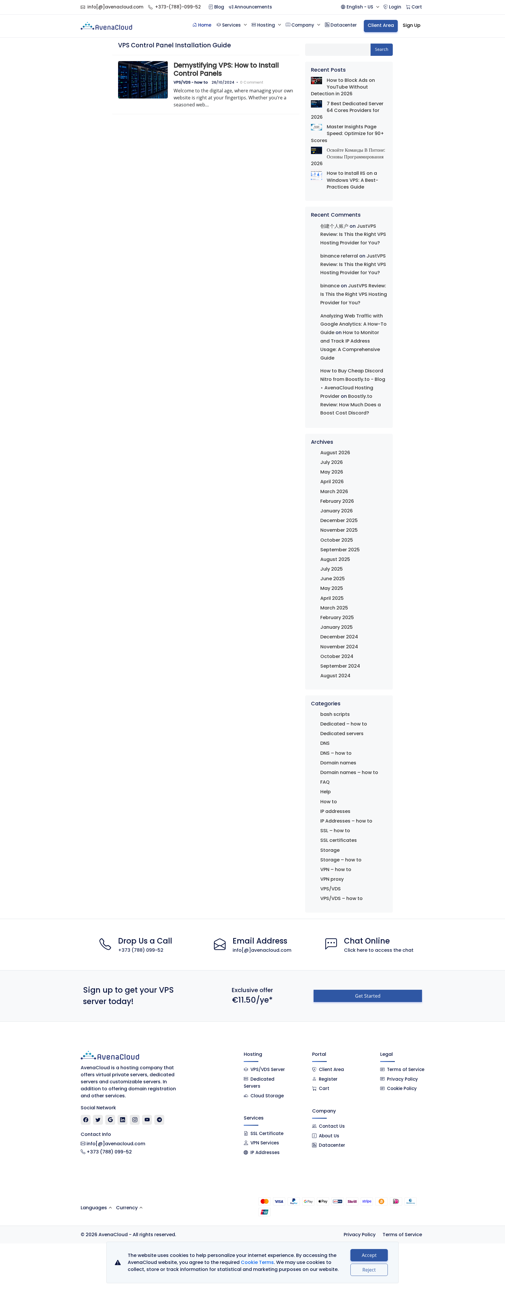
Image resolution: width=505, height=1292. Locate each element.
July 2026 (331, 462)
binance (330, 285)
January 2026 (336, 510)
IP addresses (335, 811)
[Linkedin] (122, 1120)
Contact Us (332, 1126)
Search (381, 49)
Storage (330, 850)
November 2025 (339, 530)
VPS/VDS (330, 888)
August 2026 (335, 452)
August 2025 (335, 559)
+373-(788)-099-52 (178, 7)
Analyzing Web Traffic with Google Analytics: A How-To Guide (353, 324)
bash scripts (335, 714)
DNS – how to (336, 753)
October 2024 (336, 656)
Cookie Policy (402, 1088)
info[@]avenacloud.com (115, 7)
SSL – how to (335, 830)
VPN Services (264, 1143)
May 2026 (331, 472)
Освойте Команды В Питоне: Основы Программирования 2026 (348, 157)
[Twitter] (98, 1120)
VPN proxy (332, 879)
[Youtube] (147, 1120)
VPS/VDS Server (267, 1069)
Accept (369, 1255)
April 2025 (332, 598)
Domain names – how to (349, 772)
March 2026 (334, 491)
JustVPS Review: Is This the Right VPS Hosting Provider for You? (353, 234)
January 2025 (336, 627)
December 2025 (339, 520)
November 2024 (339, 646)
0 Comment (251, 82)
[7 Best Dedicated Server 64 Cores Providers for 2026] (316, 104)
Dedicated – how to (343, 724)
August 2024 (335, 675)
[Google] (110, 1120)
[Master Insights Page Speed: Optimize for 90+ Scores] (316, 126)
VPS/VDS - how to (191, 82)
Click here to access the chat (379, 950)
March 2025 (334, 607)
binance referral (339, 256)
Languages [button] (94, 1207)
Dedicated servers (342, 733)
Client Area (331, 1069)
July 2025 (331, 569)
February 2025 (337, 617)
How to (328, 801)
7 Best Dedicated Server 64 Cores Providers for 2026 (347, 110)
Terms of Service (405, 1069)
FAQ (325, 782)
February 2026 (337, 501)
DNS (325, 743)
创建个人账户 (334, 226)
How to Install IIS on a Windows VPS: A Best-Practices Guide (352, 180)
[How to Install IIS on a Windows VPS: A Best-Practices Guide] (316, 175)
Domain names (338, 762)
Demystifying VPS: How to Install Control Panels (226, 69)
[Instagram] (134, 1120)
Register (328, 1079)
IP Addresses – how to (346, 821)
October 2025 (336, 540)
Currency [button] (127, 1207)
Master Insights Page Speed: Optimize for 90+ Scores (347, 133)
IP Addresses (265, 1152)
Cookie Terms (257, 1262)
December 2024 (339, 636)
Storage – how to (341, 859)
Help (325, 791)
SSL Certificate (266, 1133)
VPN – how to (335, 869)
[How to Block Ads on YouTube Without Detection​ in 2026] (316, 80)
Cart (324, 1088)
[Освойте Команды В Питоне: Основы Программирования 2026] (316, 150)
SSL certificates (338, 840)
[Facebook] (85, 1120)
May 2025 (331, 588)
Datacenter (332, 1145)
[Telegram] (159, 1120)
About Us (329, 1136)
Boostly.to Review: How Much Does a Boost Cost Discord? (350, 405)
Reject (369, 1270)
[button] (360, 7)
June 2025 (332, 578)
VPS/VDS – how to (341, 898)
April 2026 (332, 481)
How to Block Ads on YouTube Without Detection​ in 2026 (343, 87)
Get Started (368, 996)
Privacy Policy (402, 1079)
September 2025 (340, 549)
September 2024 (340, 666)
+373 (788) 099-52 (140, 950)
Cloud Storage (267, 1096)
